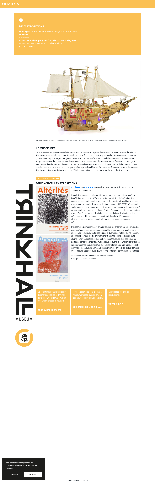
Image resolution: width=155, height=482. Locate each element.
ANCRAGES (89, 187)
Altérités (24, 34)
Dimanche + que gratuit (37, 40)
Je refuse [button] (32, 474)
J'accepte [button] (14, 474)
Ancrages (24, 31)
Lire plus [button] (9, 468)
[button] (151, 4)
